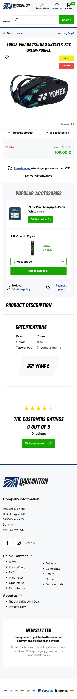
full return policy (21, 289)
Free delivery (22, 168)
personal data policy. (38, 654)
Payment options (61, 287)
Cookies (30, 542)
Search (66, 19)
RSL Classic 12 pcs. (23, 236)
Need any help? (66, 33)
